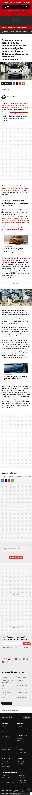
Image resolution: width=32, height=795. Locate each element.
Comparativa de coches (6, 693)
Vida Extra (19, 729)
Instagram (20, 658)
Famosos (6, 31)
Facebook (14, 83)
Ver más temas (6, 703)
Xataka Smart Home (7, 734)
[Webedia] (6, 718)
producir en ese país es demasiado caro (14, 218)
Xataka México (5, 775)
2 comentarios (7, 83)
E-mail (23, 83)
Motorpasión (20, 749)
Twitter (17, 83)
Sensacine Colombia (22, 780)
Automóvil (25, 31)
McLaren (18, 31)
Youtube (16, 658)
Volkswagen (19, 476)
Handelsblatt (5, 262)
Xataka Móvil (5, 729)
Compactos (20, 680)
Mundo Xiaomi (5, 736)
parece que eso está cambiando (12, 229)
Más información (25, 793)
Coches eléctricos (22, 677)
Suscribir (27, 643)
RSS (27, 658)
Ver (17, 557)
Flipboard (20, 83)
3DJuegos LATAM (21, 775)
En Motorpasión (8, 246)
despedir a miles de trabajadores (12, 188)
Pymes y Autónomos (22, 763)
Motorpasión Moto (21, 752)
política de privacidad (23, 647)
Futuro (4, 697)
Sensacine (19, 738)
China (12, 31)
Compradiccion (6, 766)
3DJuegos (19, 726)
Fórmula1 (5, 677)
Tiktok (7, 662)
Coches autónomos (22, 692)
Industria (11, 476)
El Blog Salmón (20, 761)
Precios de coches (22, 689)
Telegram (23, 658)
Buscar (29, 710)
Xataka (4, 726)
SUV (3, 685)
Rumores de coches (8, 689)
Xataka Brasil (5, 778)
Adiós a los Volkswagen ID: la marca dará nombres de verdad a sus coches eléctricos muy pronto (16, 378)
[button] (12, 97)
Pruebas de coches (22, 685)
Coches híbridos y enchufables (7, 681)
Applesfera (4, 731)
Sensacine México (21, 778)
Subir (25, 717)
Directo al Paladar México (8, 782)
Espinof (18, 740)
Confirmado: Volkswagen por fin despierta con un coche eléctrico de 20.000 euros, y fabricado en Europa (14, 250)
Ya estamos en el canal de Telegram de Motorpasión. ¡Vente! (16, 27)
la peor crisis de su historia (19, 112)
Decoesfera (5, 763)
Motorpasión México (22, 782)
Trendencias (5, 761)
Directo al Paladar (6, 749)
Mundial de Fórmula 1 (23, 697)
